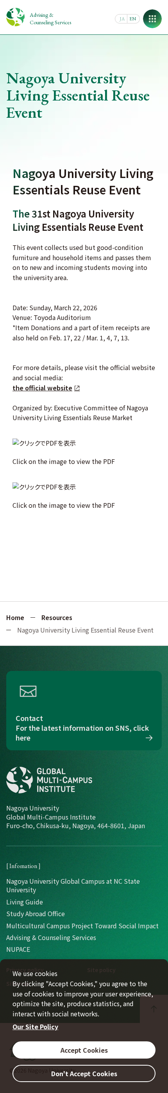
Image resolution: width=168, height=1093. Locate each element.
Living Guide (24, 901)
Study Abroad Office (35, 913)
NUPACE (18, 949)
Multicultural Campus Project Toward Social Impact (82, 925)
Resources (56, 617)
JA (122, 19)
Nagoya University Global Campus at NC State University (73, 885)
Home (15, 617)
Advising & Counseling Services (50, 18)
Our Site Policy (35, 1026)
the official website (42, 387)
